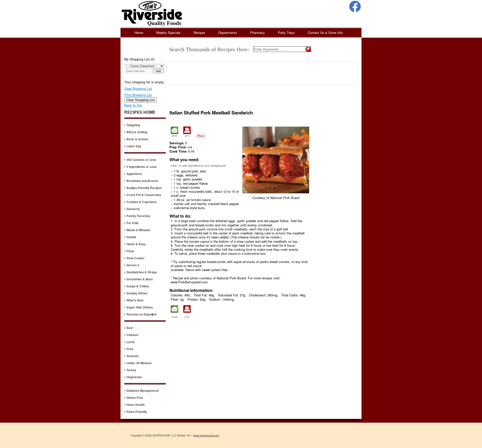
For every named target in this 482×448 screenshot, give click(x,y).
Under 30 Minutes (139, 363)
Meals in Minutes (138, 230)
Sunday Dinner (137, 293)
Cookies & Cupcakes (142, 202)
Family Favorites (138, 216)
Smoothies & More (140, 279)
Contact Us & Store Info (325, 32)
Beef (130, 328)
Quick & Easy (136, 244)
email (174, 135)
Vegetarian (134, 377)
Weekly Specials (168, 32)
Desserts (133, 209)
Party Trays (286, 32)
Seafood (132, 356)
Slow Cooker (136, 258)
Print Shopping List (138, 94)
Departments (227, 32)
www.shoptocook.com (206, 435)
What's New (135, 300)
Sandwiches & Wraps (142, 272)
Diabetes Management (143, 390)
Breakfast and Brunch (142, 180)
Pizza (130, 251)
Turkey (131, 370)
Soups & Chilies (138, 286)
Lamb (131, 342)
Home (139, 32)
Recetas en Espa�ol (141, 314)
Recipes (199, 32)
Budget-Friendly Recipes (144, 187)
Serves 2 (133, 265)
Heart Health (136, 404)
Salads (131, 237)
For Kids (133, 223)
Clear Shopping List (140, 100)
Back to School (137, 139)
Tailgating (133, 125)
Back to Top (133, 105)
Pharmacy (257, 32)
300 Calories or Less (141, 159)
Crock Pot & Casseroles (144, 195)
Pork (130, 349)
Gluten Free (135, 397)
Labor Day (134, 146)
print (187, 135)
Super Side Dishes (140, 307)
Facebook (355, 6)
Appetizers (134, 173)
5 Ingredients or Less (142, 166)
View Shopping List (138, 88)
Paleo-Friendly (137, 411)
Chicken (132, 335)
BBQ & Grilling (137, 132)
